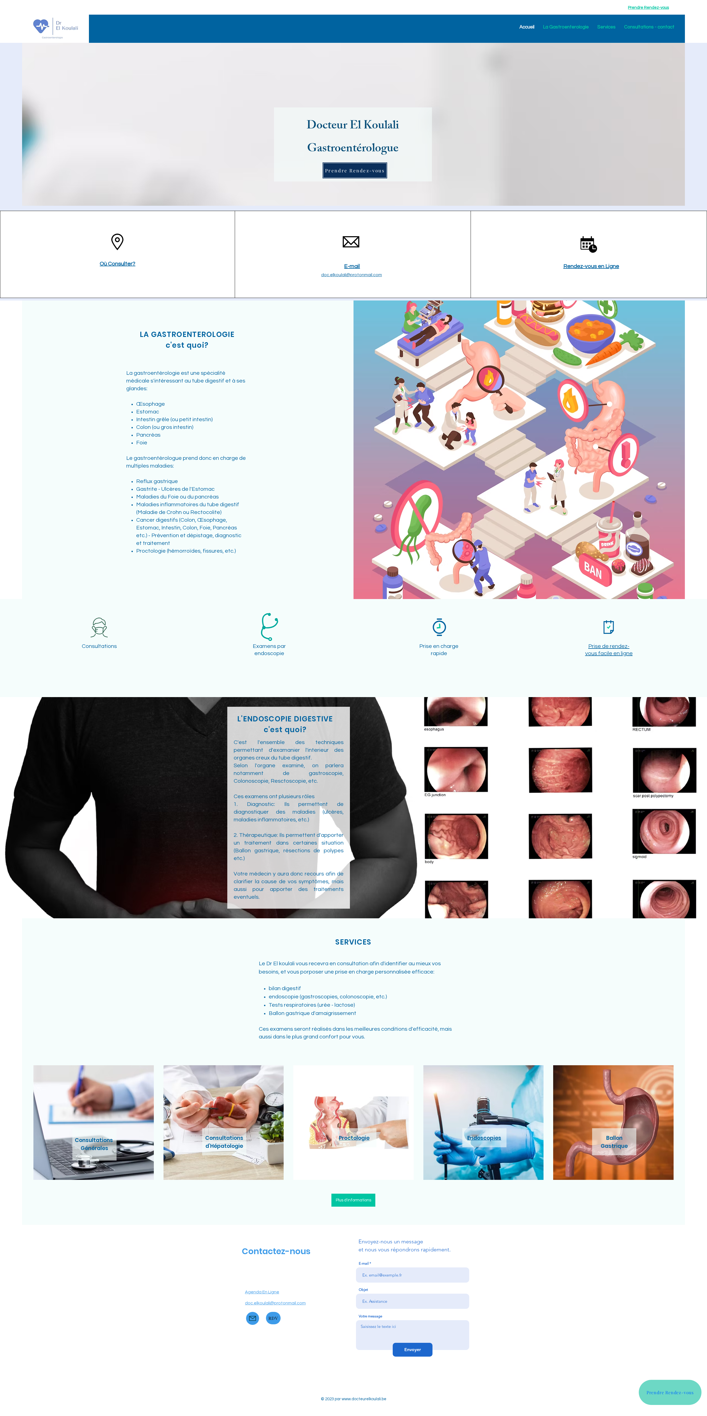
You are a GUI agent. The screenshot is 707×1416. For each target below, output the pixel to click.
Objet (363, 1289)
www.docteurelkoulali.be (364, 1399)
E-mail (364, 1263)
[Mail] (252, 1318)
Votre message (370, 1316)
